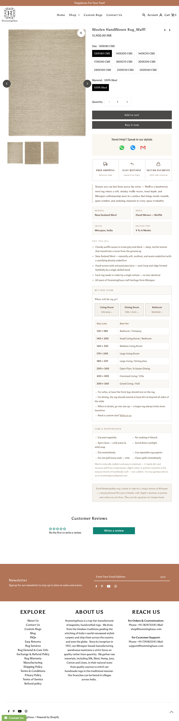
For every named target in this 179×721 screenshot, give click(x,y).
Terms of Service (33, 679)
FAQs (33, 637)
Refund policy (32, 683)
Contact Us (114, 15)
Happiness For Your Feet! (89, 3)
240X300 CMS (102, 69)
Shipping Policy (32, 666)
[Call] (132, 148)
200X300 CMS (146, 61)
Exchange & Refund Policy (33, 654)
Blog (33, 633)
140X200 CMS (124, 53)
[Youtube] (108, 587)
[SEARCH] (144, 15)
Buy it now (132, 125)
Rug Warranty (32, 658)
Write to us (125, 415)
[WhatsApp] (122, 148)
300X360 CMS (148, 69)
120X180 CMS (102, 53)
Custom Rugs (93, 15)
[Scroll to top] (172, 712)
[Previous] (7, 84)
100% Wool (100, 87)
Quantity (97, 101)
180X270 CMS (124, 61)
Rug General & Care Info (33, 650)
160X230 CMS (146, 53)
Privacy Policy (33, 675)
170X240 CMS (102, 61)
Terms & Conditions (33, 671)
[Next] (87, 84)
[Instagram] (115, 587)
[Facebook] (96, 587)
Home (61, 15)
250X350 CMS (125, 69)
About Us (33, 620)
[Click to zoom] (81, 33)
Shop (72, 15)
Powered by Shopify (48, 717)
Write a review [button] (114, 530)
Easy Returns (33, 641)
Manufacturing (32, 662)
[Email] (143, 148)
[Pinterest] (102, 587)
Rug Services (33, 645)
